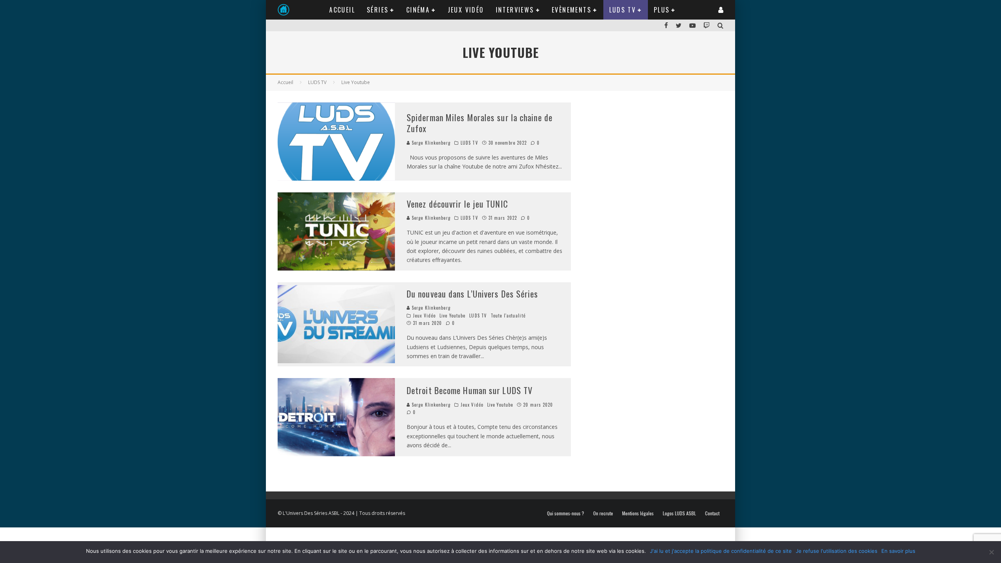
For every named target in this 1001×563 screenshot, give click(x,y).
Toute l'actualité (508, 315)
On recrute (603, 513)
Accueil (342, 9)
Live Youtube (452, 315)
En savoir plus (898, 551)
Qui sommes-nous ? (565, 513)
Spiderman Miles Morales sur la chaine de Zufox (480, 123)
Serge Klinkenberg (430, 143)
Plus (662, 9)
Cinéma (418, 9)
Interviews (515, 9)
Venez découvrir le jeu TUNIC (457, 203)
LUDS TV (622, 9)
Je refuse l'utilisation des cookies (836, 551)
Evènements (571, 9)
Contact (712, 513)
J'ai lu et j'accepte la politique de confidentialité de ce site (721, 551)
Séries (377, 9)
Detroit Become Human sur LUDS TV (470, 390)
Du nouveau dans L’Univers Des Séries (472, 293)
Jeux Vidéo (466, 9)
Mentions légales (638, 513)
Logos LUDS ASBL (679, 513)
